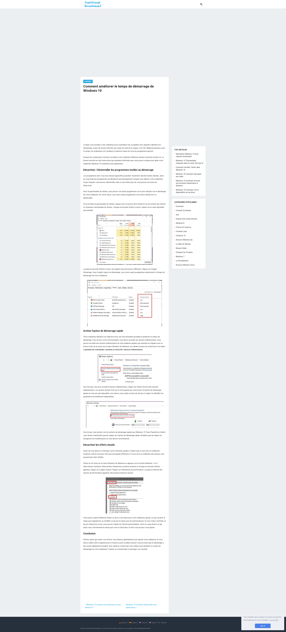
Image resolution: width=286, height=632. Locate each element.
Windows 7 (180, 256)
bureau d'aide (181, 248)
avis (177, 215)
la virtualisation (182, 261)
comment (180, 206)
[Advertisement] (143, 25)
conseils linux (181, 231)
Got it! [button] (262, 626)
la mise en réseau (183, 244)
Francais (144, 622)
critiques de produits (184, 252)
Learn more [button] (273, 620)
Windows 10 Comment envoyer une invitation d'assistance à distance (188, 183)
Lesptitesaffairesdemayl (93, 628)
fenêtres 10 (180, 236)
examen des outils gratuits (186, 219)
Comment (88, 81)
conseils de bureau (183, 210)
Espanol (134, 622)
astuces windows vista (185, 265)
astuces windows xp (184, 240)
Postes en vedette (183, 227)
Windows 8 (180, 223)
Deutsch (124, 622)
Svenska (164, 622)
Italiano (154, 622)
